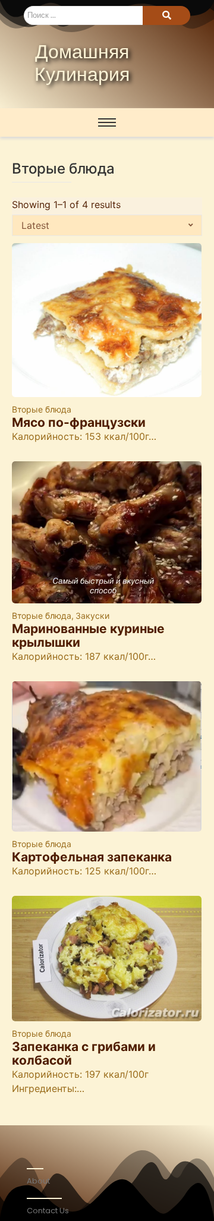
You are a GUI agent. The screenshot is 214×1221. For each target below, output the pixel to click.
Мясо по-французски (79, 422)
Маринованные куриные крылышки (88, 635)
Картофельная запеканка (92, 857)
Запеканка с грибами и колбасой (84, 1053)
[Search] (166, 15)
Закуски (92, 615)
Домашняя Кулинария (82, 64)
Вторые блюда (41, 409)
